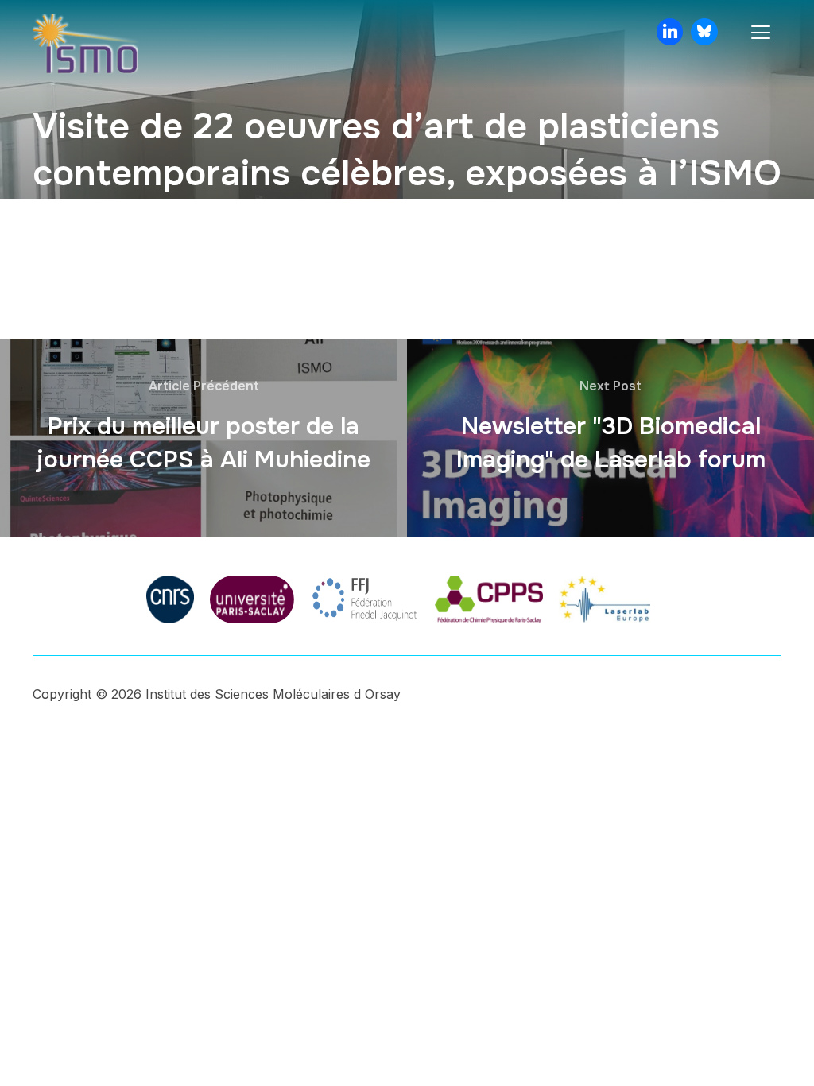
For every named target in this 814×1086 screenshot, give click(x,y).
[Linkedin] (670, 31)
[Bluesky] (704, 31)
